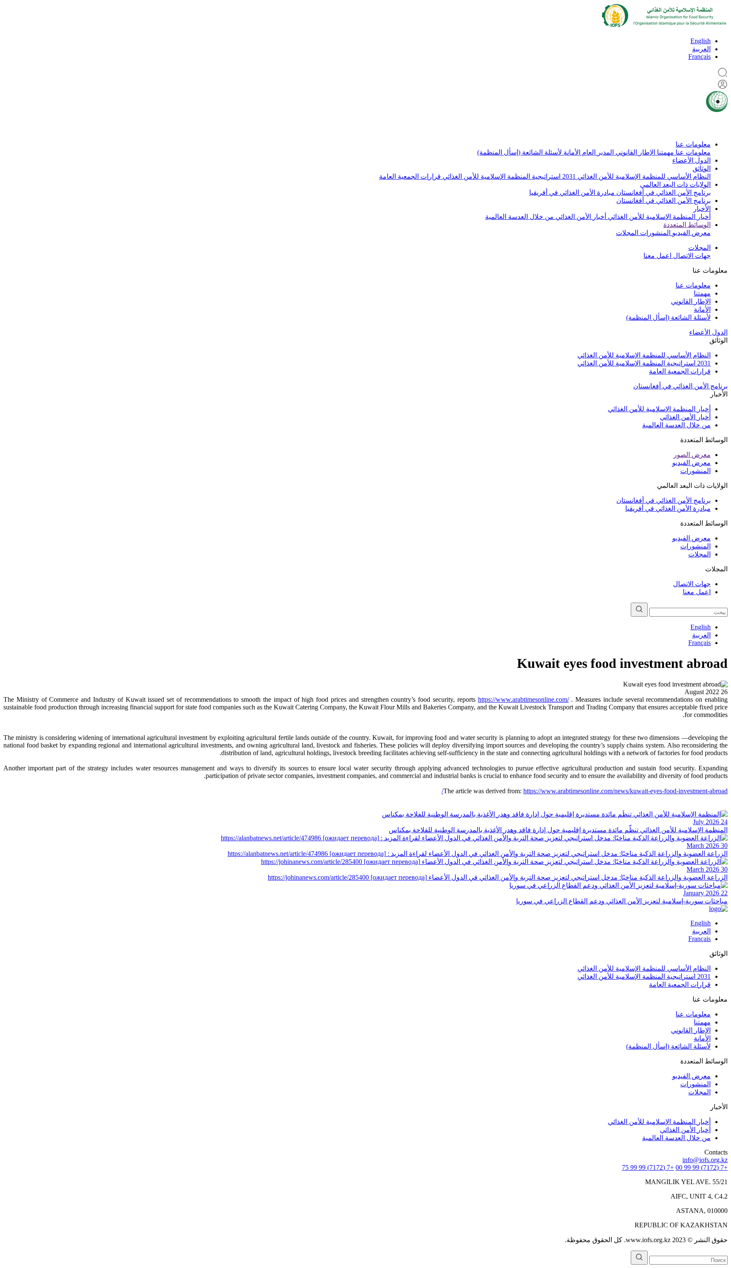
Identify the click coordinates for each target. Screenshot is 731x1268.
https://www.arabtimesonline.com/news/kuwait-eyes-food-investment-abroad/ (585, 791)
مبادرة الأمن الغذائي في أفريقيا (572, 192)
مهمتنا (664, 152)
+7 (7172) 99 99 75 (648, 1167)
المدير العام (597, 152)
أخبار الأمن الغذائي (580, 216)
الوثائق (702, 168)
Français (699, 56)
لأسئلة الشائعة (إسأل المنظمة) (519, 152)
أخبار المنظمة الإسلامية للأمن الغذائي (658, 216)
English (700, 40)
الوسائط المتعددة (687, 224)
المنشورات (654, 232)
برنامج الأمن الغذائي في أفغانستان (663, 192)
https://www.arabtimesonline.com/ (523, 699)
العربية (701, 49)
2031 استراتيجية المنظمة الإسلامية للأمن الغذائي (508, 176)
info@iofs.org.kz (705, 1159)
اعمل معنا (657, 255)
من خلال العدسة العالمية (519, 216)
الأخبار (702, 208)
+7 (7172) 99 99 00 (702, 1167)
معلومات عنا (693, 144)
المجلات (627, 232)
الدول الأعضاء (691, 160)
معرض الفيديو (691, 232)
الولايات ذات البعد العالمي (675, 184)
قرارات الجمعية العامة (410, 176)
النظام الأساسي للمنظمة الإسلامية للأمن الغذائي (643, 176)
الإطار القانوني (634, 152)
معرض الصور (692, 454)
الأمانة (571, 152)
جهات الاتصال (691, 255)
